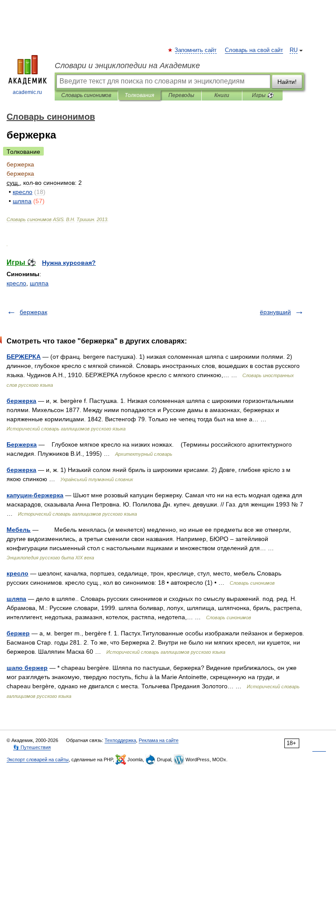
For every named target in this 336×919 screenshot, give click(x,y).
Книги (221, 95)
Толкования (139, 95)
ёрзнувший (275, 312)
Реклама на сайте (158, 740)
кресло (16, 283)
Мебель (19, 529)
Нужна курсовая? (69, 262)
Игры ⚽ (262, 95)
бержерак (33, 312)
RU (294, 50)
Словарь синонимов (86, 95)
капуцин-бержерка (35, 495)
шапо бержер (27, 667)
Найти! (287, 81)
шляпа (39, 283)
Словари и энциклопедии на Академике (127, 65)
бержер (18, 633)
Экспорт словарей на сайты (38, 759)
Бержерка (22, 444)
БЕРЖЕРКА (24, 356)
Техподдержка (120, 740)
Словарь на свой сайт (254, 50)
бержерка (21, 400)
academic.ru (27, 92)
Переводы (181, 95)
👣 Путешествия (32, 747)
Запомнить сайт (196, 50)
